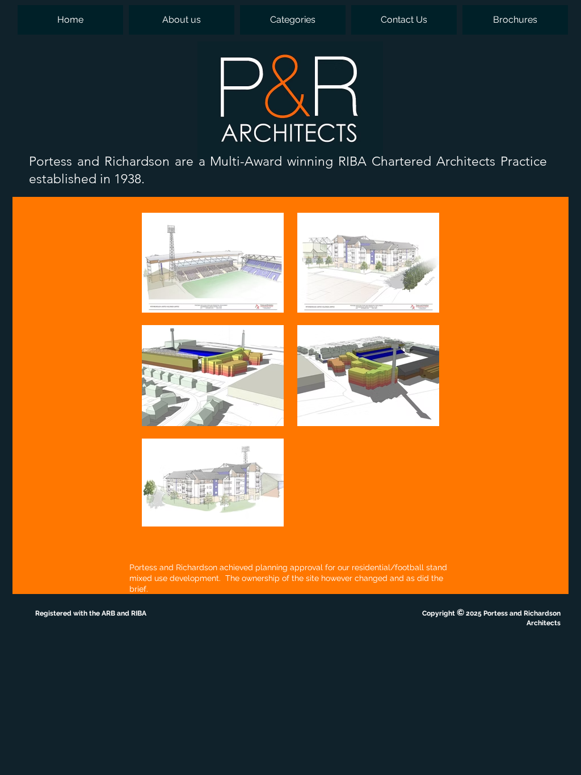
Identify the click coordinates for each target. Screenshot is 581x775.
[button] (293, 20)
